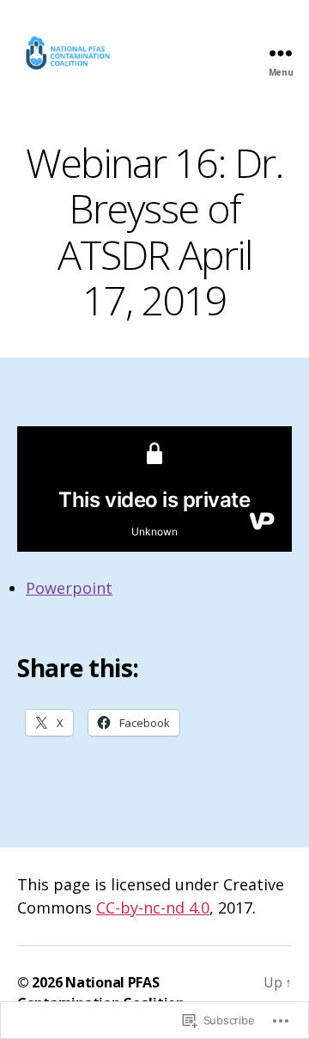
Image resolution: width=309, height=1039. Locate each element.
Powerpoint (69, 588)
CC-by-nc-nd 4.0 (152, 907)
